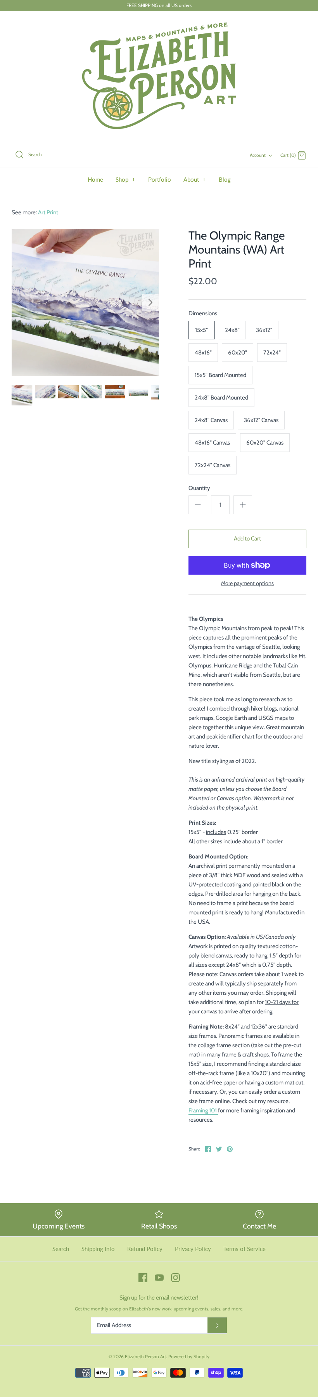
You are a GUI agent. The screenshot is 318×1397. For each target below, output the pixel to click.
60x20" (237, 352)
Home (95, 179)
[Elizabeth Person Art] (159, 77)
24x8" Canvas (211, 420)
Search (60, 1248)
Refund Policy (144, 1248)
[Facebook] (142, 1277)
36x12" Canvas (261, 420)
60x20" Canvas (264, 442)
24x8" (232, 330)
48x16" (203, 352)
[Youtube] (159, 1277)
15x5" (201, 330)
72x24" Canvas (212, 465)
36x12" (264, 330)
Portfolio (159, 179)
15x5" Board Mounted (220, 375)
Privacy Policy (193, 1248)
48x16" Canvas (212, 442)
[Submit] (217, 1325)
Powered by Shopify (188, 1356)
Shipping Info (98, 1248)
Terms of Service (244, 1248)
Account (258, 155)
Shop (126, 179)
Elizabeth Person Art (145, 1356)
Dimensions (202, 313)
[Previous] (20, 302)
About (194, 179)
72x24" (272, 352)
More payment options (247, 583)
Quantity (199, 488)
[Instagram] (175, 1277)
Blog (225, 179)
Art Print (48, 212)
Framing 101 (203, 1110)
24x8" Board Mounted (221, 397)
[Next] (150, 302)
